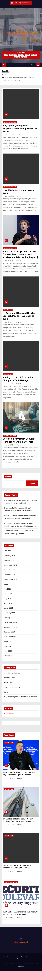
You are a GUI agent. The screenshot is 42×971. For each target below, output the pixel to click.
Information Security (10, 435)
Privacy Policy (34, 963)
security (33, 55)
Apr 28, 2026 (9, 871)
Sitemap (21, 967)
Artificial (21, 55)
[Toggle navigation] (28, 64)
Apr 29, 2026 (9, 825)
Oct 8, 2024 (9, 322)
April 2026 (8, 551)
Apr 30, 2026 (9, 778)
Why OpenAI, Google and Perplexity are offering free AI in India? (20, 128)
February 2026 (9, 555)
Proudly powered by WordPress (14, 957)
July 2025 (7, 589)
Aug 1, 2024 (9, 384)
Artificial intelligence (10, 122)
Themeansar (21, 959)
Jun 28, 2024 (10, 445)
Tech (6, 55)
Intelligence (13, 55)
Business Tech (8, 309)
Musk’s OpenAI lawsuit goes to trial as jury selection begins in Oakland (19, 773)
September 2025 (10, 579)
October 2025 (9, 575)
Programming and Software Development (21, 697)
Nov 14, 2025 (9, 135)
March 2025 (8, 608)
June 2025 (8, 594)
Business (24, 57)
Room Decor (9, 714)
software (16, 57)
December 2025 (10, 565)
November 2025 (10, 570)
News (6, 692)
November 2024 (10, 627)
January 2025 (9, 618)
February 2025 (9, 613)
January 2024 (9, 656)
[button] (32, 65)
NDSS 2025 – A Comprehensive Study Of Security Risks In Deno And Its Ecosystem (20, 914)
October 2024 (9, 632)
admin (19, 135)
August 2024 (9, 641)
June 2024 (8, 651)
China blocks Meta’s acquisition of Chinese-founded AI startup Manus (18, 820)
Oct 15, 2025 (9, 196)
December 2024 (10, 622)
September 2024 (10, 637)
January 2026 (9, 560)
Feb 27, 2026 (10, 918)
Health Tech (8, 682)
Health (27, 55)
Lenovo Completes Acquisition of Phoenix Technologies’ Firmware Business (17, 867)
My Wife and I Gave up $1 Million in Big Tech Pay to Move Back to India (20, 316)
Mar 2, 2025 (9, 261)
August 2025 (8, 584)
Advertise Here (14, 963)
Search (8, 477)
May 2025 (7, 598)
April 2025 (8, 603)
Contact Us (24, 963)
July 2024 (7, 646)
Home (4, 74)
